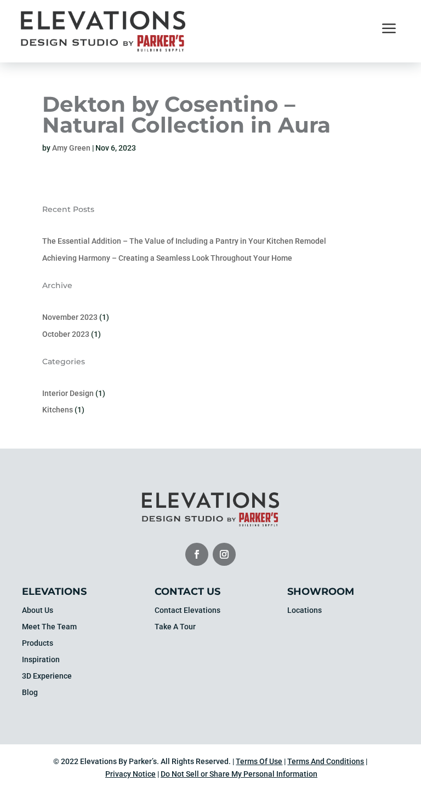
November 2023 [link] (70, 317)
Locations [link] (304, 610)
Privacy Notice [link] (130, 774)
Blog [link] (30, 692)
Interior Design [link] (68, 393)
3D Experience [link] (47, 676)
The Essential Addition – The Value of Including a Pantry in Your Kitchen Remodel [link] (184, 241)
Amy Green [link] (71, 148)
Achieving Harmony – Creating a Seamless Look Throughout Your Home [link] (167, 258)
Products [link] (37, 643)
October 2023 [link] (65, 334)
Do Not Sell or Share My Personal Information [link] (239, 774)
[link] (103, 48)
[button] (196, 554)
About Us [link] (37, 610)
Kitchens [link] (57, 409)
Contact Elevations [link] (187, 610)
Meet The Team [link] (49, 627)
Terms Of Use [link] (259, 761)
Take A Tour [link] (175, 627)
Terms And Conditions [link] (325, 761)
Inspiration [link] (41, 660)
